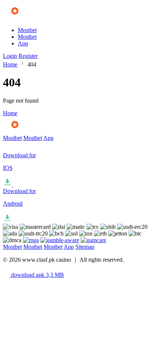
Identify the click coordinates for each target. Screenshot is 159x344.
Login (10, 56)
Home (10, 64)
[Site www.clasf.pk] (24, 17)
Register (28, 56)
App (23, 43)
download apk (37, 275)
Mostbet (27, 30)
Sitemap (84, 247)
